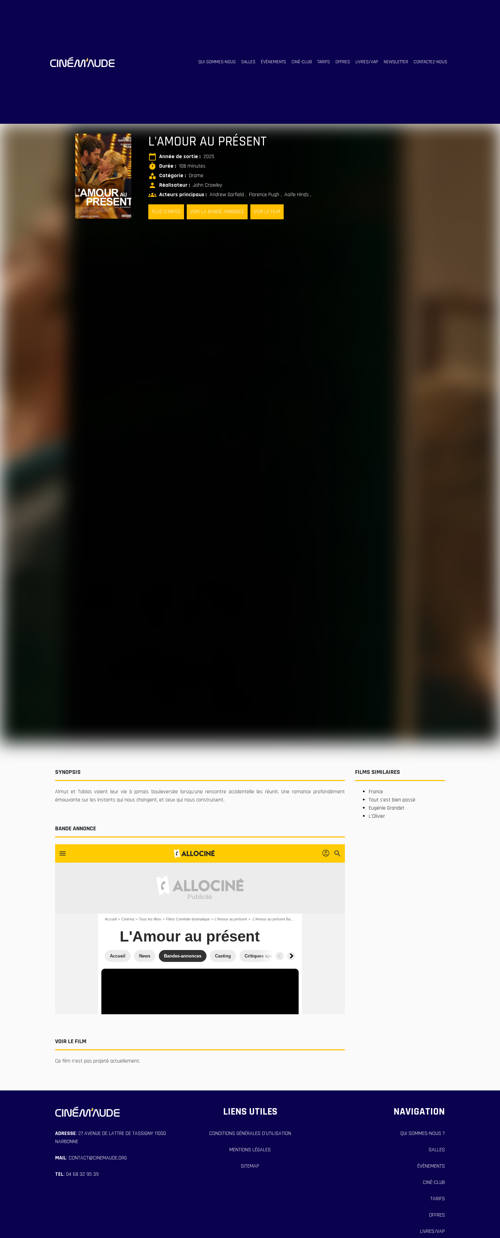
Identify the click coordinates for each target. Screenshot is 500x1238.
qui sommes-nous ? (422, 1133)
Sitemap (250, 1166)
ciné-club (301, 62)
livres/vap (366, 62)
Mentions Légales (250, 1149)
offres (342, 62)
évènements (273, 62)
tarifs (323, 62)
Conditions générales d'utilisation (250, 1133)
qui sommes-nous (217, 62)
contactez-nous (430, 62)
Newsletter (396, 62)
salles (248, 62)
